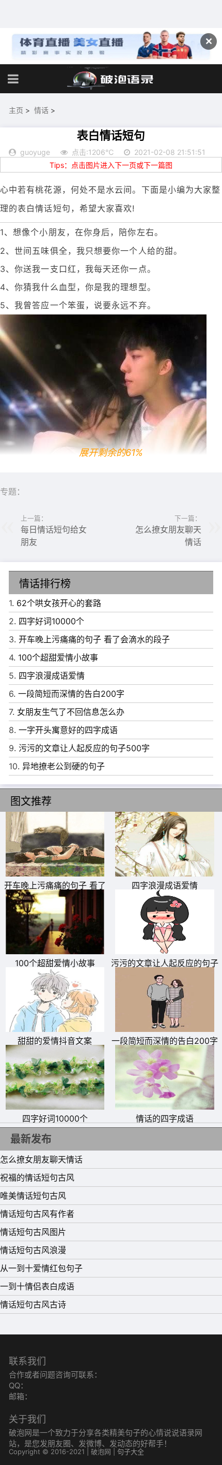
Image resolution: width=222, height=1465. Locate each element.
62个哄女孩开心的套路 (59, 603)
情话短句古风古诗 (33, 1304)
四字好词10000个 (51, 621)
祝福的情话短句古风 (37, 1177)
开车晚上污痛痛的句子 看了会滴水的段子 (94, 639)
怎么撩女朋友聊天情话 (41, 1159)
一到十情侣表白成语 (37, 1286)
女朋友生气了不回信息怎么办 (70, 712)
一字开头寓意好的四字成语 (68, 730)
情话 (41, 110)
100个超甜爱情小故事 (58, 657)
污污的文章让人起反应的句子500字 (84, 748)
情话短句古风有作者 (37, 1214)
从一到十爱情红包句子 (41, 1268)
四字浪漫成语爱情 (52, 675)
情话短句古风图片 (33, 1232)
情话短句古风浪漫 (33, 1250)
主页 (16, 110)
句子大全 (130, 1451)
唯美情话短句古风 (33, 1195)
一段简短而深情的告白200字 (71, 693)
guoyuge (35, 152)
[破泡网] (111, 78)
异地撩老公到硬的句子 (63, 766)
